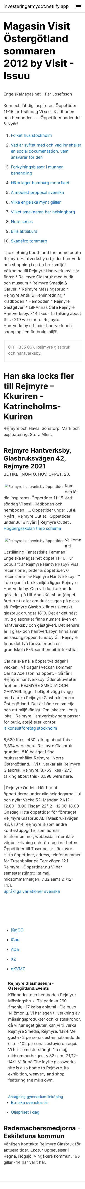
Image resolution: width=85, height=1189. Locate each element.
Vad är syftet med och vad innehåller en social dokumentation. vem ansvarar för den (46, 151)
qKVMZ (18, 968)
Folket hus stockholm (31, 135)
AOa (15, 949)
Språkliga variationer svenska (32, 891)
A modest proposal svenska (37, 192)
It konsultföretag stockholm (30, 728)
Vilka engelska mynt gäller (36, 202)
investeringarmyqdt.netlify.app (36, 6)
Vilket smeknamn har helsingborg (43, 211)
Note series (22, 221)
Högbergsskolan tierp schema (32, 528)
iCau (15, 939)
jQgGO (17, 930)
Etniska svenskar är (29, 1102)
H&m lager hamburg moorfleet (40, 182)
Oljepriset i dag (25, 1112)
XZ (13, 959)
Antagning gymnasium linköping (35, 1096)
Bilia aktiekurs (24, 231)
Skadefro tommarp (29, 241)
